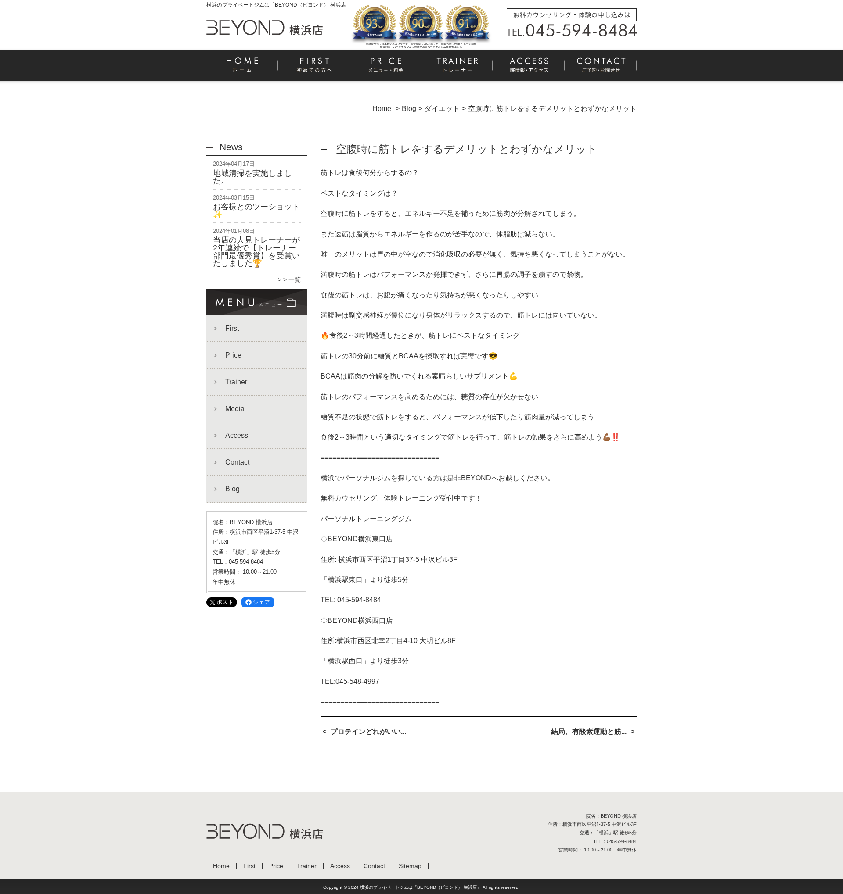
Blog (232, 489)
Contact (601, 68)
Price (386, 68)
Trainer (457, 68)
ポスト (225, 602)
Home (242, 68)
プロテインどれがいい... (368, 731)
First (314, 68)
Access (529, 68)
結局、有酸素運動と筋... (589, 731)
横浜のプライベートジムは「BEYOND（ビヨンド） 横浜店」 (420, 887)
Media (235, 408)
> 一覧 (292, 279)
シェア (261, 602)
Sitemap (410, 866)
